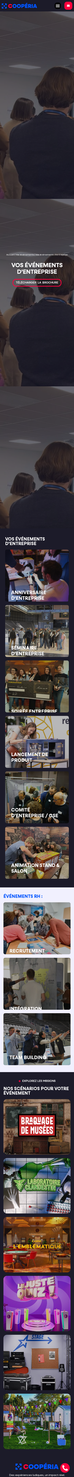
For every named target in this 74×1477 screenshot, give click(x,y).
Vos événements (25, 255)
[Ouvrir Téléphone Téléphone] (65, 1468)
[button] (58, 5)
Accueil (10, 255)
